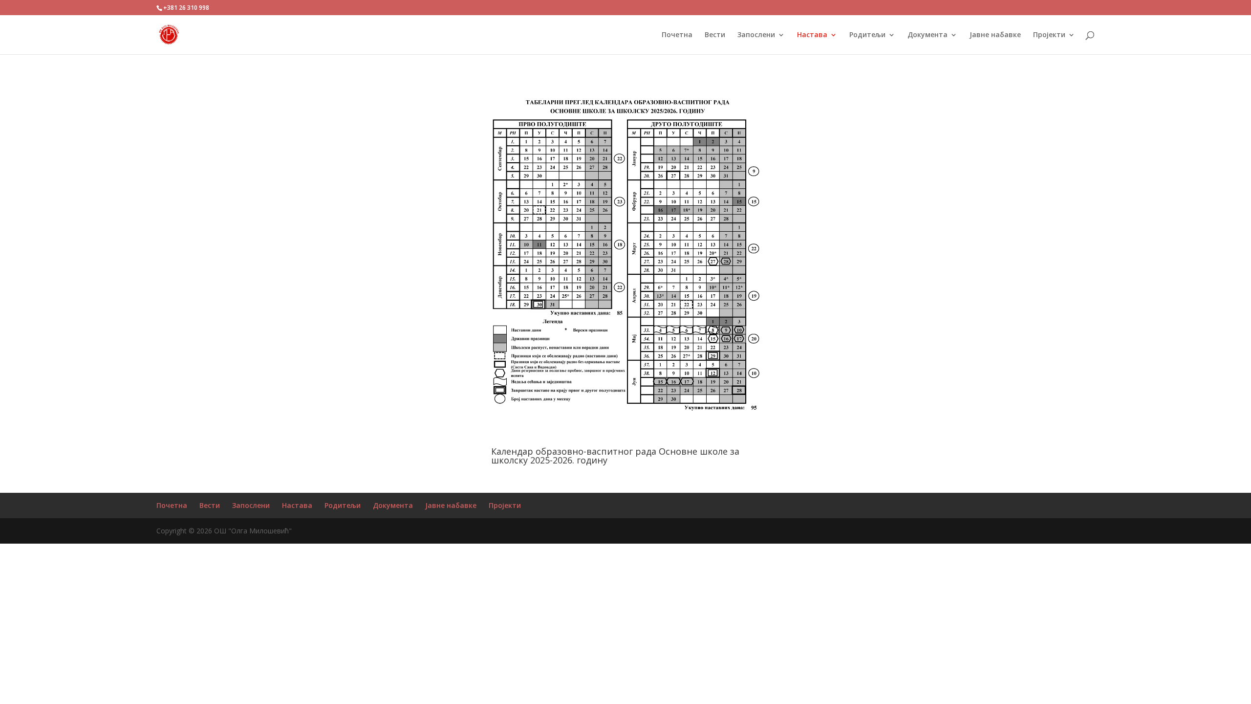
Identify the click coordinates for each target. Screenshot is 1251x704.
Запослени (251, 505)
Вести (209, 505)
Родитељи (342, 505)
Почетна (171, 505)
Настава (297, 505)
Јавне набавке (450, 505)
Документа (393, 505)
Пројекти (505, 505)
